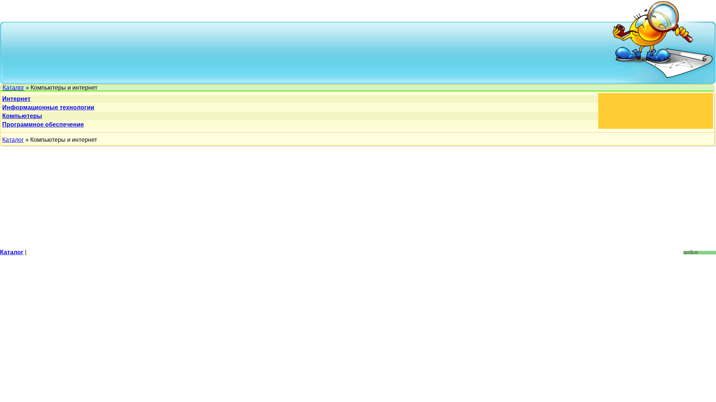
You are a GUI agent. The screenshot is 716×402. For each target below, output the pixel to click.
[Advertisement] (308, 52)
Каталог (13, 87)
